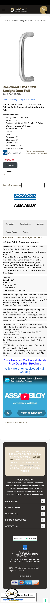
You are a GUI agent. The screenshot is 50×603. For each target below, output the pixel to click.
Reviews (26, 232)
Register (29, 465)
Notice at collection (13, 599)
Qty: (4, 174)
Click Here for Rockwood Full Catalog (25, 370)
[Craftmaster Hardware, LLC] (18, 10)
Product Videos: (11, 232)
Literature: (40, 224)
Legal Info (25, 576)
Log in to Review (27, 100)
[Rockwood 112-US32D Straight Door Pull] (25, 30)
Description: (10, 224)
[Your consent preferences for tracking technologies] (45, 600)
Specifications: (25, 224)
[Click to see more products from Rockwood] (25, 200)
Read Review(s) (10, 100)
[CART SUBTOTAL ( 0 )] (44, 10)
